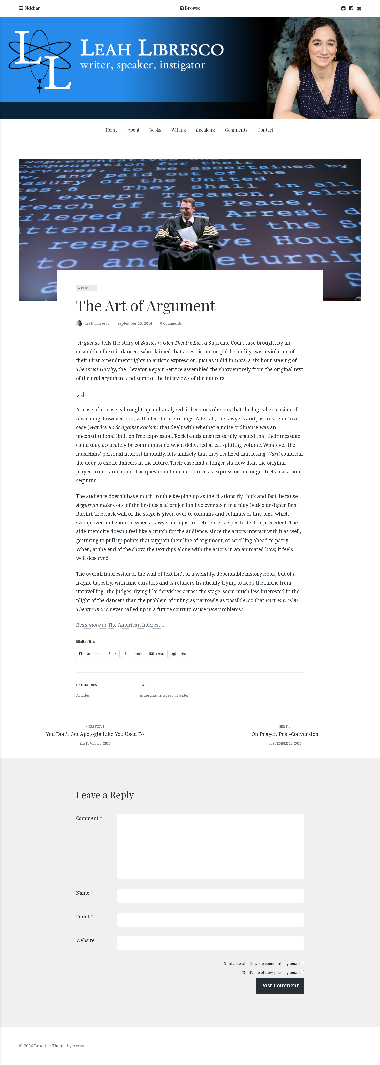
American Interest (156, 695)
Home (111, 130)
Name (84, 893)
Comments (236, 130)
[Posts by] (80, 324)
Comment (89, 818)
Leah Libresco (97, 323)
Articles (86, 288)
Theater (182, 695)
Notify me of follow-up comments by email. (262, 963)
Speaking (205, 130)
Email (84, 917)
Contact (265, 130)
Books (155, 130)
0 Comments (171, 323)
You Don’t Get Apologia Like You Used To (95, 734)
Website (85, 940)
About (133, 130)
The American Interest (134, 625)
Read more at (92, 625)
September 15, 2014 (134, 323)
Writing (178, 130)
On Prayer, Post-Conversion (285, 734)
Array (78, 1046)
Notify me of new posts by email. (271, 972)
